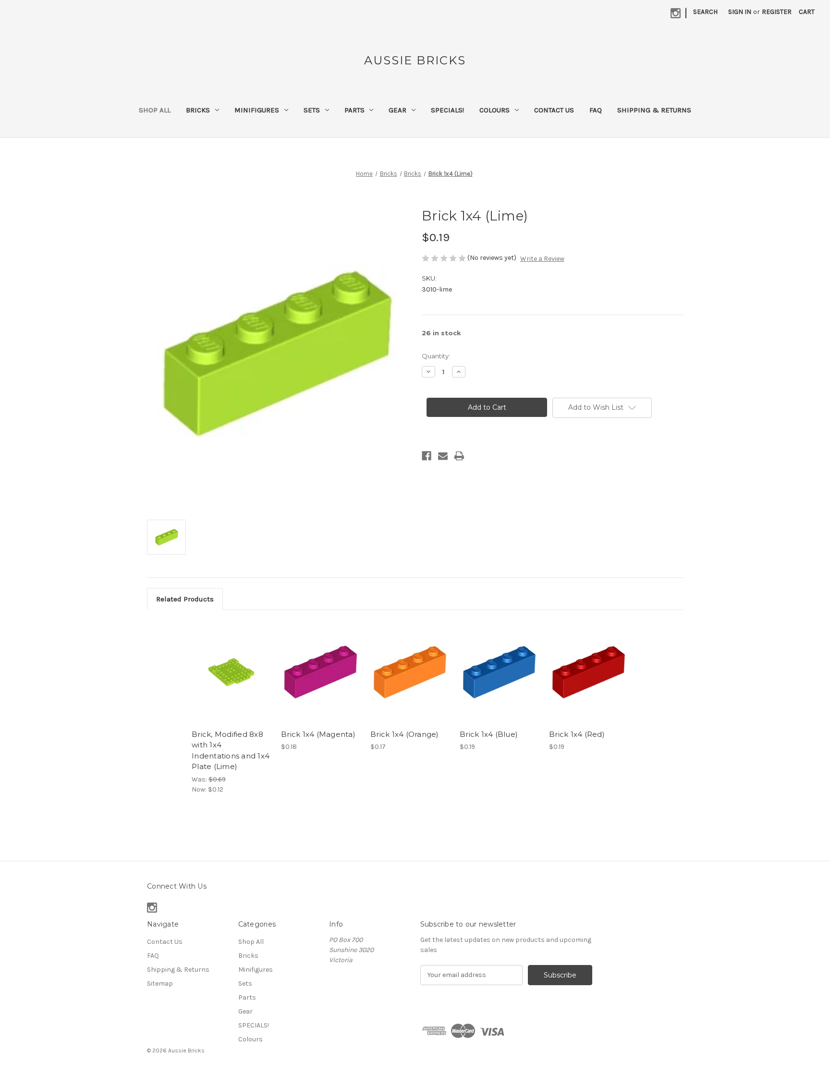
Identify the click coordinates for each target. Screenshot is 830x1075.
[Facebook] (426, 456)
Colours (494, 110)
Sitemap (160, 983)
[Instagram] (676, 13)
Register (777, 12)
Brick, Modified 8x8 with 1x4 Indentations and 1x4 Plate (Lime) (230, 750)
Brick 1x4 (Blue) (489, 734)
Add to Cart (231, 680)
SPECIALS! (447, 110)
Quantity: (436, 356)
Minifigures (256, 110)
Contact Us (554, 110)
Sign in (739, 12)
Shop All (155, 110)
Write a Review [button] (542, 259)
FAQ (595, 110)
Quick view (230, 664)
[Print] (459, 456)
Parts (354, 110)
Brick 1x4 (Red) (577, 734)
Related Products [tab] (185, 599)
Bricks (198, 110)
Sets (312, 110)
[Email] (443, 456)
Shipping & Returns (654, 110)
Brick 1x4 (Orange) (404, 734)
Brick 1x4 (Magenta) (318, 734)
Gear (397, 110)
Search (705, 12)
